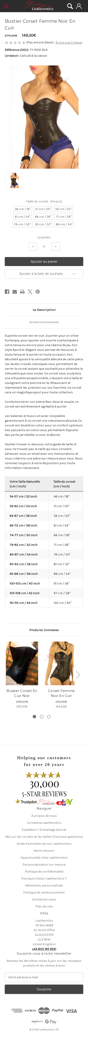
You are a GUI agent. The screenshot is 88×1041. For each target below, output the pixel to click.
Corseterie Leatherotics (44, 823)
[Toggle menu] (6, 6)
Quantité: (44, 237)
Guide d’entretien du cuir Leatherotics (44, 844)
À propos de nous (44, 816)
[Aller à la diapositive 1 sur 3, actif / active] (34, 716)
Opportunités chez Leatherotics (44, 858)
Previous (5, 674)
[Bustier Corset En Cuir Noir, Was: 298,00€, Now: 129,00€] (22, 663)
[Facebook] (7, 292)
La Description (44, 310)
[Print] (22, 292)
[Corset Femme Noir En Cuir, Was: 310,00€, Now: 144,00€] (61, 663)
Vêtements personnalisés (44, 885)
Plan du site (44, 906)
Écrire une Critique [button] (69, 43)
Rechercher (70, 6)
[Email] (14, 292)
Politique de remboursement (44, 892)
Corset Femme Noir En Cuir (61, 693)
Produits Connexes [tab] (44, 630)
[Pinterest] (37, 292)
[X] (30, 292)
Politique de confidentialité (44, 871)
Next (77, 674)
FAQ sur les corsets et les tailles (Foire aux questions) (44, 837)
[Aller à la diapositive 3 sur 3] (49, 716)
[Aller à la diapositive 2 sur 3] (41, 716)
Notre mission (44, 851)
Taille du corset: (44, 201)
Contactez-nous (44, 899)
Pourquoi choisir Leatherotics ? (44, 878)
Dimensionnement (44, 322)
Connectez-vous (79, 6)
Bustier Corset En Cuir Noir (22, 693)
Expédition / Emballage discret (44, 830)
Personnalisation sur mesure (44, 864)
